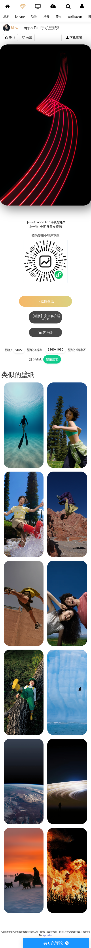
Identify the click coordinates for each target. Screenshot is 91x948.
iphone (20, 16)
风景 (46, 16)
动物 (34, 16)
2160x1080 (55, 349)
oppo (19, 349)
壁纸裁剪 (52, 359)
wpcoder (47, 935)
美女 (59, 16)
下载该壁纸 (45, 301)
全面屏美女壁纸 (51, 226)
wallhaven (75, 16)
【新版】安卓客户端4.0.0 (46, 317)
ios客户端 (45, 332)
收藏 (28, 37)
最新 (6, 16)
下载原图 (75, 37)
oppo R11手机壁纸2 (51, 222)
